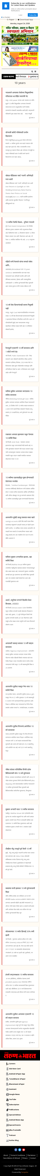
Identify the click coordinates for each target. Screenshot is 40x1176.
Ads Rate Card (14, 1069)
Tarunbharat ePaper (17, 1079)
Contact (33, 1158)
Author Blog (14, 1140)
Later (20, 15)
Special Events (15, 1125)
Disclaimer (31, 1155)
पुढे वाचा (31, 118)
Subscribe (32, 15)
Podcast (12, 1135)
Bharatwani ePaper (16, 1084)
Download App (26, 20)
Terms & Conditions (17, 1155)
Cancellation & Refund (11, 1158)
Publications (14, 1110)
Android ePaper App (17, 1074)
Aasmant (12, 1089)
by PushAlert (6, 17)
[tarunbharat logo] (20, 1055)
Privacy (25, 1158)
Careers (12, 1064)
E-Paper (10, 20)
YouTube (12, 1099)
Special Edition (15, 1115)
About (5, 1155)
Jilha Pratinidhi (15, 1130)
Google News (14, 1094)
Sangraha (24, 1172)
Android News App (16, 1120)
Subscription (14, 1104)
